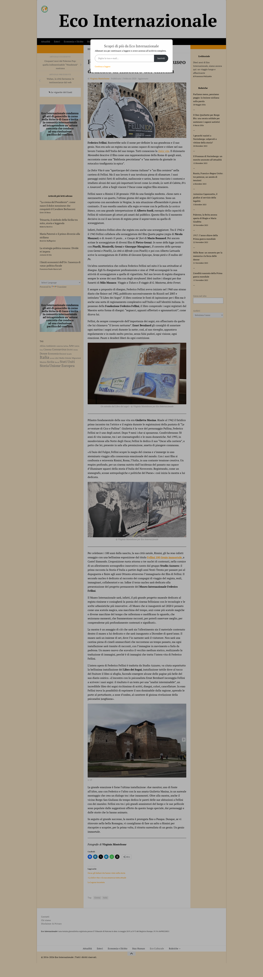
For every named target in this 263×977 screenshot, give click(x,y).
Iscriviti (161, 58)
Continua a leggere (102, 66)
